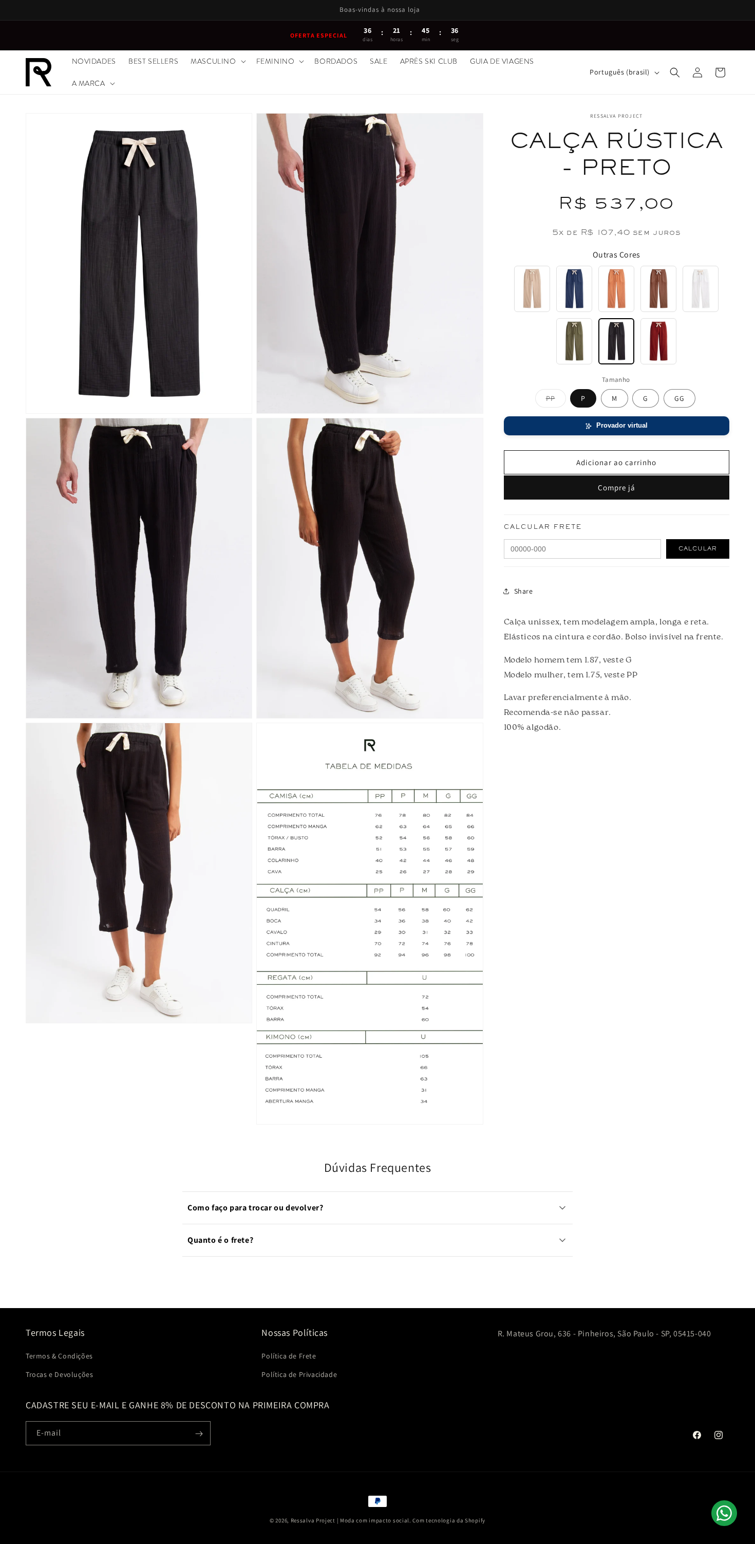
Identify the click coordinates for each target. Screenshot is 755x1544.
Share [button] (523, 590)
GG (679, 398)
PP (556, 400)
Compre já (616, 487)
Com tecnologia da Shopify (448, 1520)
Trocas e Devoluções (59, 1374)
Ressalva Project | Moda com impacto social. (351, 1520)
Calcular (697, 549)
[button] (217, 61)
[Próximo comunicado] (720, 10)
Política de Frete (288, 1356)
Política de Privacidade (299, 1374)
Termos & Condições (59, 1356)
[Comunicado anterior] (34, 10)
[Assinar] (198, 1434)
